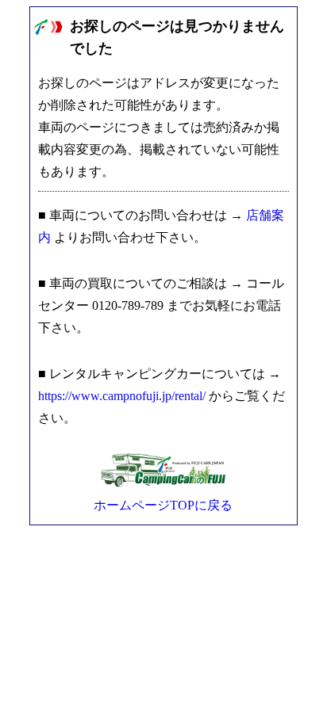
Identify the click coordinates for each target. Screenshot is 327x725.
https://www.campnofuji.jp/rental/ (122, 396)
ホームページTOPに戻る (163, 505)
